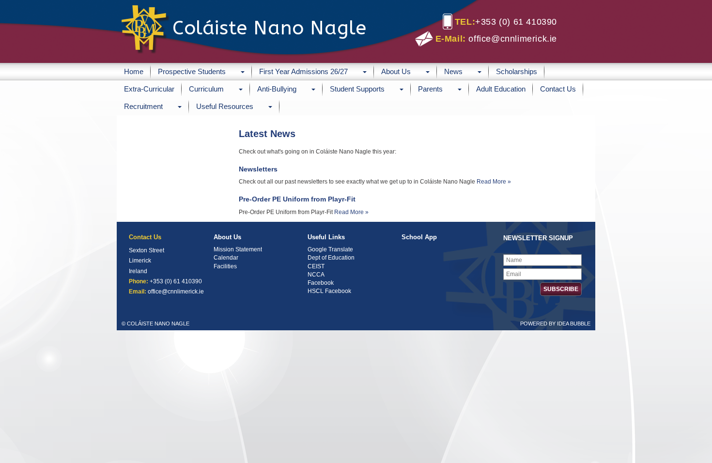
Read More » (494, 181)
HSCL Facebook (329, 291)
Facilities (225, 266)
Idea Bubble (573, 323)
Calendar (226, 257)
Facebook (321, 282)
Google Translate (330, 249)
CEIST (316, 266)
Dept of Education (331, 257)
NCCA (316, 274)
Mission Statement (238, 249)
